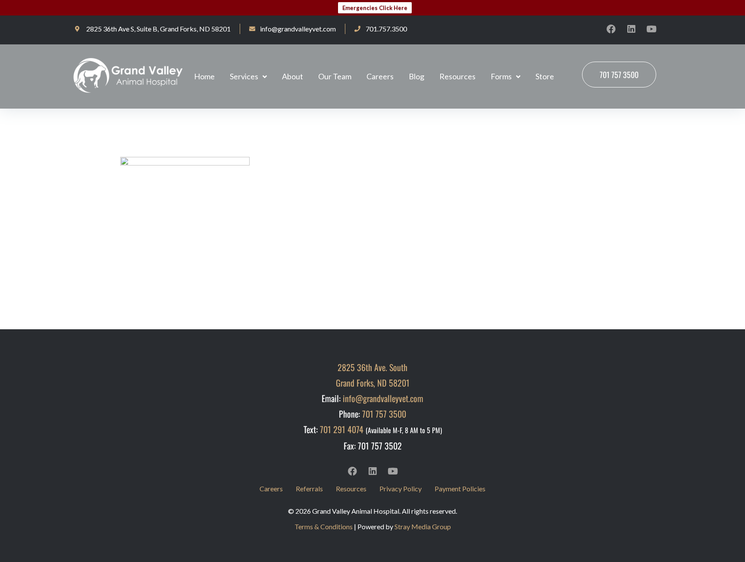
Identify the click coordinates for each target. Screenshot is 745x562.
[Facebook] (611, 29)
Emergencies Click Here (374, 7)
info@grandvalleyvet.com (383, 398)
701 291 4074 (341, 429)
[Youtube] (651, 29)
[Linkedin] (631, 29)
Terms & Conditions (323, 526)
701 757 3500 (384, 413)
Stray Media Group (422, 526)
